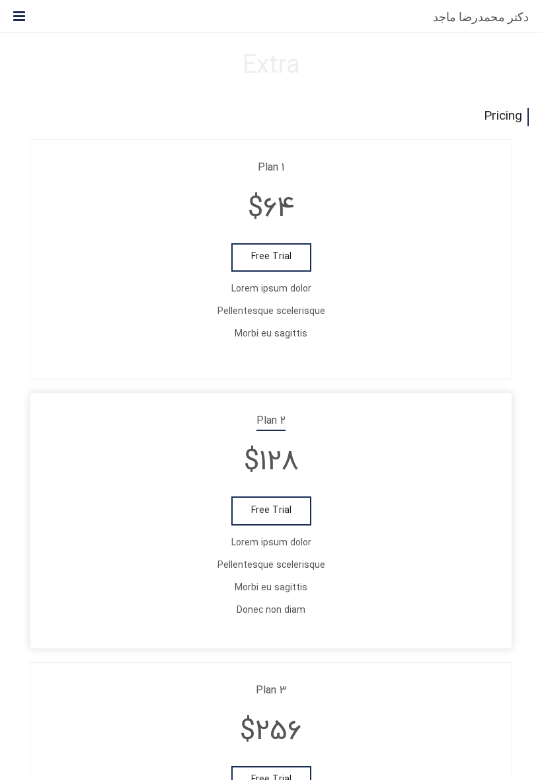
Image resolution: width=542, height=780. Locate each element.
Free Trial (271, 257)
